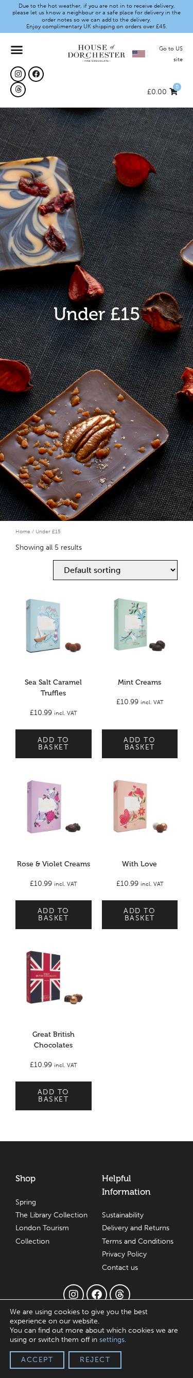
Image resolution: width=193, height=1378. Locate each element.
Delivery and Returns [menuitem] (135, 1228)
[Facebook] (36, 74)
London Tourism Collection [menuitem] (42, 1234)
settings (112, 1339)
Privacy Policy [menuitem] (124, 1254)
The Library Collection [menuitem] (51, 1215)
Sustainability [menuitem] (123, 1215)
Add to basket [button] (53, 744)
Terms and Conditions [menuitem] (137, 1241)
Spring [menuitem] (25, 1202)
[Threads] (18, 89)
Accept (37, 1359)
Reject (95, 1359)
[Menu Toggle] (17, 49)
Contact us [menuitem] (120, 1267)
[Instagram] (18, 74)
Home (22, 531)
